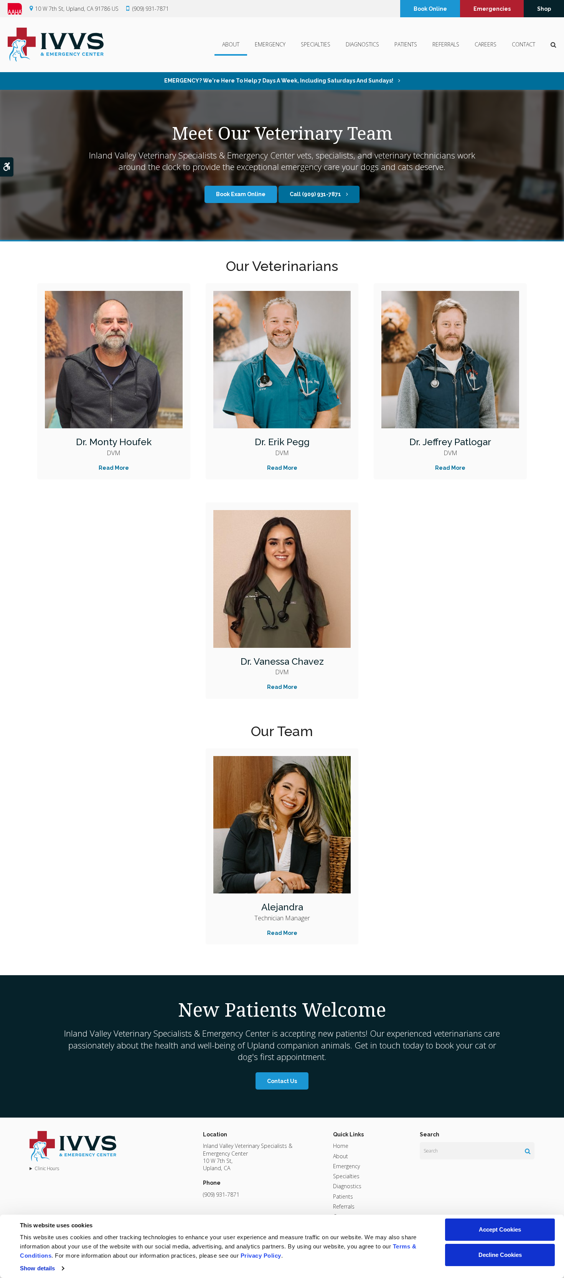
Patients (405, 44)
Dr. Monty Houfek (114, 441)
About (230, 44)
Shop (544, 9)
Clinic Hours (47, 1169)
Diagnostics (362, 44)
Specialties (315, 44)
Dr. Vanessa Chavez (282, 661)
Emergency (270, 44)
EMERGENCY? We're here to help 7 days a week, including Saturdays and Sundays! (279, 81)
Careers (485, 44)
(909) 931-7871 (150, 8)
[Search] (528, 1151)
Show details (37, 1268)
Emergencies (492, 9)
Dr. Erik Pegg (282, 441)
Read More (114, 468)
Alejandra (282, 907)
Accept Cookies (500, 1229)
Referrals (445, 44)
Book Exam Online (241, 194)
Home (340, 1145)
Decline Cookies (500, 1255)
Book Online (430, 9)
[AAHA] (19, 9)
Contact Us (282, 1081)
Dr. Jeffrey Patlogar (450, 441)
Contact (523, 44)
